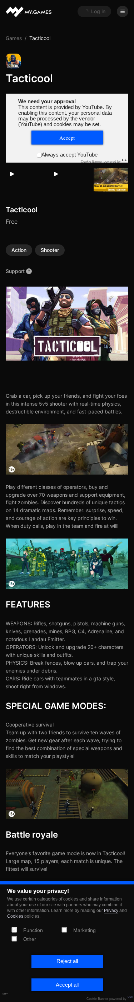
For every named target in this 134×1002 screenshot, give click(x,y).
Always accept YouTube (69, 155)
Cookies (15, 916)
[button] (67, 961)
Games (14, 38)
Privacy (111, 910)
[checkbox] (64, 929)
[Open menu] (122, 11)
